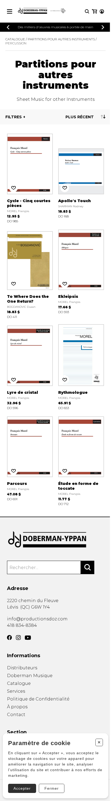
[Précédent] (8, 27)
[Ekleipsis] (81, 273)
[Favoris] (13, 188)
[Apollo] (81, 178)
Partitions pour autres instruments (61, 39)
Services (16, 691)
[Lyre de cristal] (30, 367)
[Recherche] (87, 11)
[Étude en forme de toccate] (81, 460)
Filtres (13, 117)
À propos (17, 706)
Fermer (51, 788)
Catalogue (15, 39)
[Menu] (9, 11)
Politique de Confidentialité (38, 699)
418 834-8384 (22, 625)
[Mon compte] (102, 11)
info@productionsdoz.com (37, 618)
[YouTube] (28, 637)
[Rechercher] (87, 567)
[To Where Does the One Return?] (30, 273)
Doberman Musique (30, 675)
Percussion (15, 43)
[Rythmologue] (81, 367)
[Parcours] (30, 460)
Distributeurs (22, 667)
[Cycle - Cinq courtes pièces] (30, 178)
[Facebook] (9, 638)
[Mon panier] (94, 11)
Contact (16, 714)
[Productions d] (55, 539)
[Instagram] (18, 638)
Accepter (22, 788)
